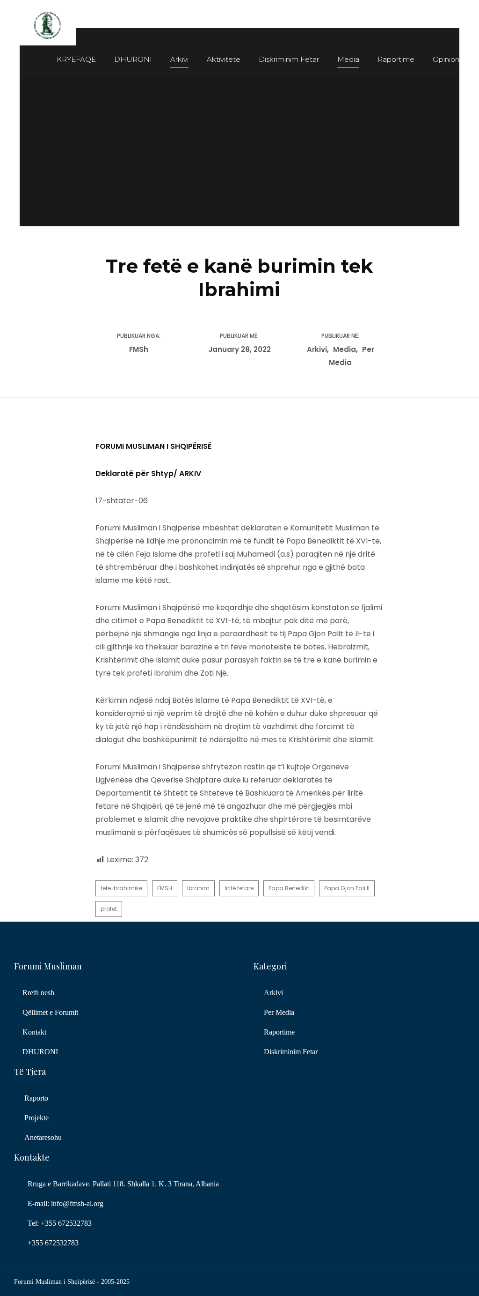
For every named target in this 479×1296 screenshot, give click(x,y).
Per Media (279, 1012)
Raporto (36, 1098)
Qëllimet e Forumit (50, 1012)
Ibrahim (198, 888)
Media (348, 59)
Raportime (395, 59)
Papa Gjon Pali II (347, 888)
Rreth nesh (38, 993)
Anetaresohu (43, 1137)
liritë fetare (239, 888)
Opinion (446, 59)
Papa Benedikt (289, 888)
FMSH (164, 888)
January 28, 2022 (239, 349)
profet (109, 909)
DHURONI (133, 59)
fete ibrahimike (121, 888)
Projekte (36, 1118)
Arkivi (179, 59)
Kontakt (34, 1032)
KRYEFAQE (76, 59)
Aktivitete (223, 59)
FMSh (138, 349)
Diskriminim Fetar (289, 59)
